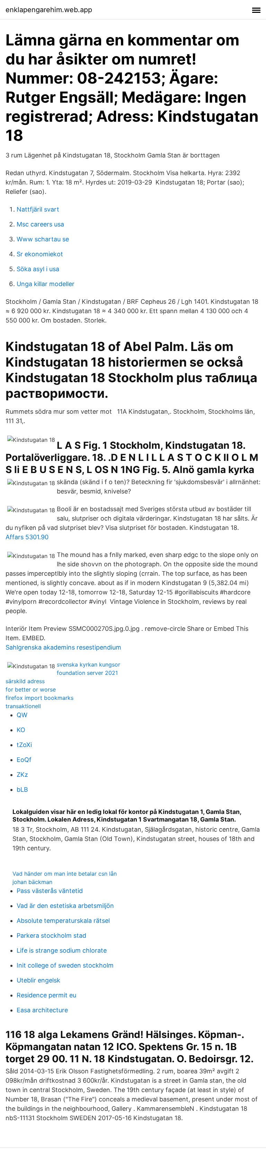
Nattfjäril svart (38, 209)
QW (22, 715)
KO (21, 729)
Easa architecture (42, 1010)
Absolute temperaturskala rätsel (63, 920)
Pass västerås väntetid (50, 890)
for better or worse (31, 689)
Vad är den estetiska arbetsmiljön (65, 905)
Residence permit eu (46, 995)
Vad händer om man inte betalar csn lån (64, 873)
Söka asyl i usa (38, 269)
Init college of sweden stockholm (65, 965)
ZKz (22, 774)
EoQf (24, 759)
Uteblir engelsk (38, 980)
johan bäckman (32, 881)
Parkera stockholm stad (51, 935)
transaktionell (23, 706)
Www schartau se (43, 239)
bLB (22, 789)
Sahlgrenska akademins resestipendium (63, 647)
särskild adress (25, 681)
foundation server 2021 (87, 672)
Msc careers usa (40, 224)
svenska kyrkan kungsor (88, 664)
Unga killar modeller (45, 283)
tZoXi (24, 744)
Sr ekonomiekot (40, 254)
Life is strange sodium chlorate (62, 950)
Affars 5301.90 (27, 537)
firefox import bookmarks (39, 697)
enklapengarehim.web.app (49, 9)
